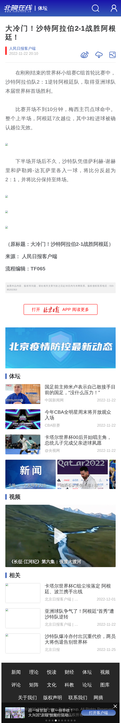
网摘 (98, 697)
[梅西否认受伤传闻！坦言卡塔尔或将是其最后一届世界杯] (82, 473)
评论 (16, 684)
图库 (105, 684)
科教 (69, 684)
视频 (105, 672)
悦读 (51, 672)
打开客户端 (98, 713)
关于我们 (27, 697)
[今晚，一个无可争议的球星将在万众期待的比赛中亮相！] (30, 473)
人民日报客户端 (22, 48)
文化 (51, 684)
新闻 (16, 672)
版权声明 (52, 697)
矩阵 (34, 684)
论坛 (87, 684)
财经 (69, 672)
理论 (34, 672)
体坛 (42, 8)
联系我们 (77, 697)
